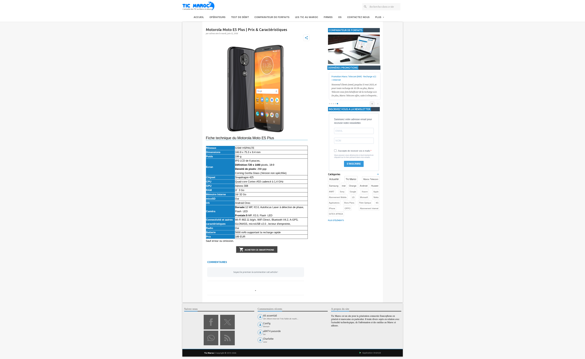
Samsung (333, 185)
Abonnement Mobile (337, 197)
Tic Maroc (351, 179)
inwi (344, 185)
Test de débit (240, 17)
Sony (342, 191)
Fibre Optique (365, 202)
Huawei (374, 185)
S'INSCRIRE (354, 164)
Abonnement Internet (369, 208)
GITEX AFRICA (336, 213)
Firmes (328, 17)
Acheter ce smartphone (259, 250)
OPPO (347, 208)
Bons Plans (349, 202)
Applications (334, 202)
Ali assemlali (270, 315)
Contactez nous (358, 17)
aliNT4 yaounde (272, 331)
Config (266, 323)
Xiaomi (365, 191)
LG (353, 197)
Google (353, 191)
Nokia (376, 197)
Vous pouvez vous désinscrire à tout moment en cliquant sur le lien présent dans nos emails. (354, 156)
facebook (211, 322)
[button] (306, 37)
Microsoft (364, 197)
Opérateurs (217, 17)
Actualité (334, 179)
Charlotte (268, 338)
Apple (375, 191)
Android (363, 185)
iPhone (332, 208)
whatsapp (211, 338)
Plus (378, 17)
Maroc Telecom (370, 179)
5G (377, 202)
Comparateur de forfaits (272, 17)
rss (227, 338)
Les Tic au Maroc (306, 17)
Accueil (199, 17)
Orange (352, 185)
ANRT (331, 191)
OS (340, 17)
